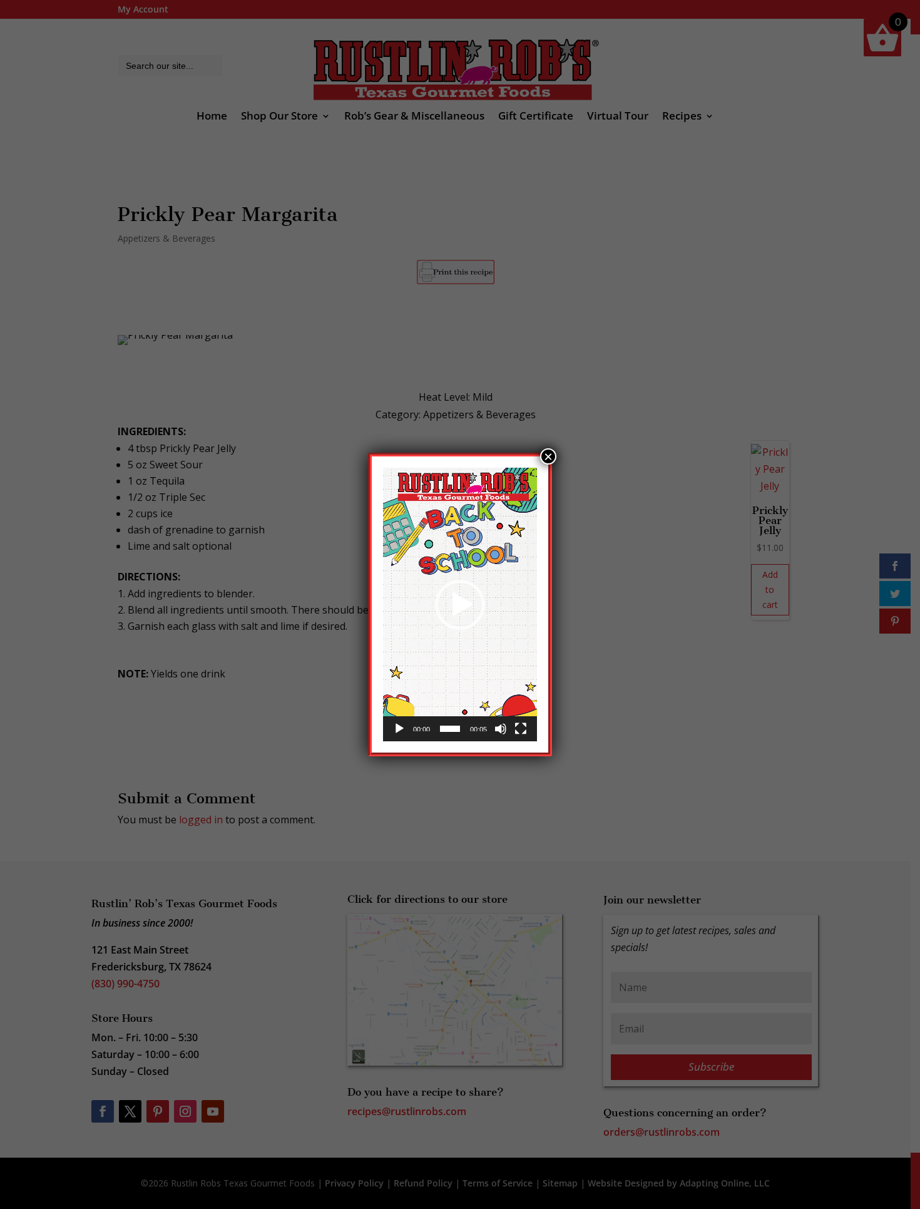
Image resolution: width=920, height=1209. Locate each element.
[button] (460, 605)
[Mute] (500, 729)
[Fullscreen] (520, 729)
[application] (460, 604)
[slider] (450, 729)
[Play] (399, 729)
